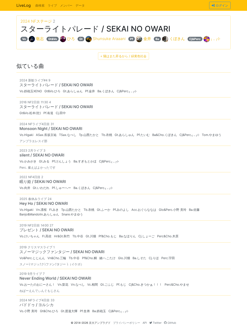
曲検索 (40, 5)
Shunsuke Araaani (109, 38)
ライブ (52, 5)
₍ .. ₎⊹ (215, 38)
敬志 (40, 38)
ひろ (71, 38)
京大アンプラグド (100, 322)
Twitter (157, 322)
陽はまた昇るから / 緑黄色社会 (123, 56)
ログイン (221, 5)
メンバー (66, 5)
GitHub (171, 322)
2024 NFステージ (36, 21)
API (145, 322)
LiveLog (23, 5)
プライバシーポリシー (126, 322)
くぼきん (177, 38)
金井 (147, 38)
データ (80, 5)
